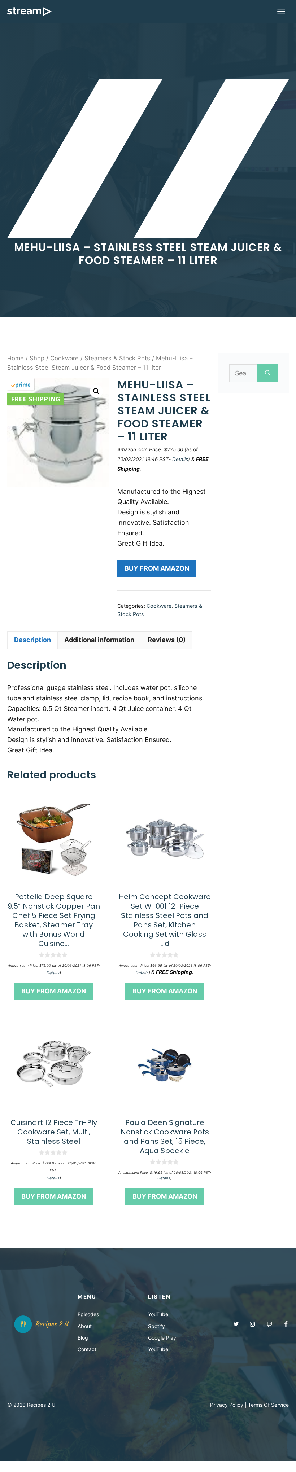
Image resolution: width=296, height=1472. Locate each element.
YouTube (158, 1314)
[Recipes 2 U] (29, 11)
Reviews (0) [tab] (167, 639)
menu (87, 1296)
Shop (37, 358)
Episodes (88, 1314)
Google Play (162, 1338)
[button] (96, 391)
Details (180, 459)
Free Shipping (35, 399)
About (85, 1326)
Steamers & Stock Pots (117, 358)
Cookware (64, 358)
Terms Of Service (268, 1405)
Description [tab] (32, 639)
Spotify (156, 1326)
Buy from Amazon (157, 568)
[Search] (267, 373)
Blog (83, 1338)
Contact (87, 1349)
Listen (159, 1296)
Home (15, 358)
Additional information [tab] (99, 639)
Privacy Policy (226, 1405)
